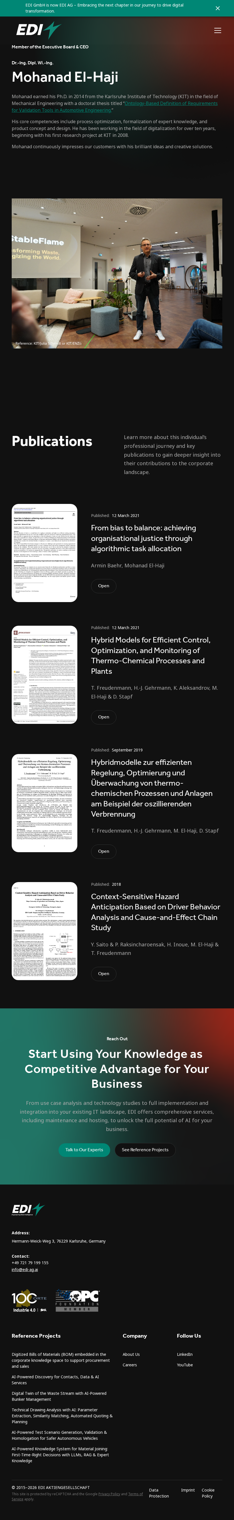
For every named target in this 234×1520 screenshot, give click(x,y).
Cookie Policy (208, 1493)
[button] (216, 30)
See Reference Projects (145, 1150)
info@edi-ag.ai (25, 1269)
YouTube (185, 1365)
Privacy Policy (109, 1494)
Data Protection (159, 1493)
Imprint (188, 1490)
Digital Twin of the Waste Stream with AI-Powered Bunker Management (59, 1396)
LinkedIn (185, 1354)
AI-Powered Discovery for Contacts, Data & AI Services (55, 1380)
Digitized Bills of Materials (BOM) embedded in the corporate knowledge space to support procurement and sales (61, 1360)
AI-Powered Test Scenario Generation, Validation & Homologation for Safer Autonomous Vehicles (59, 1435)
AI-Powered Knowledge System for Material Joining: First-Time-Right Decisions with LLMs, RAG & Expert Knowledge (60, 1455)
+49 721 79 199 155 (30, 1263)
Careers (130, 1365)
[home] (39, 30)
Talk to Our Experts (84, 1150)
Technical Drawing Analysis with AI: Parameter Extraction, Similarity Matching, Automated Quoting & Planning (62, 1416)
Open (103, 586)
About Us (131, 1354)
